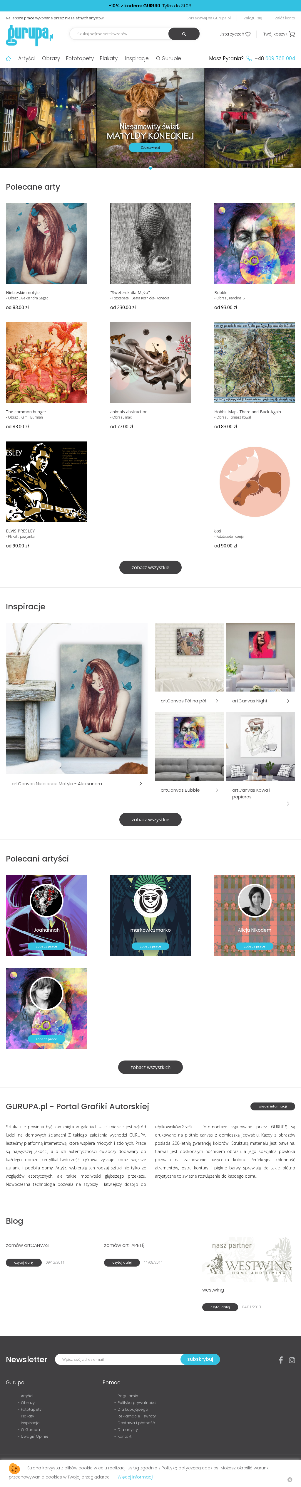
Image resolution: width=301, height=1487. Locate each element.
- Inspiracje (29, 1423)
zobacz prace (46, 946)
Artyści (26, 58)
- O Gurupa (29, 1429)
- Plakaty (26, 1416)
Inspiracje (137, 58)
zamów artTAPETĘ (124, 1245)
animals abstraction (129, 411)
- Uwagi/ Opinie (33, 1436)
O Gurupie (168, 58)
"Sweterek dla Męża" (130, 292)
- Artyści (25, 1396)
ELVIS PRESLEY (20, 531)
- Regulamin (126, 1396)
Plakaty (109, 58)
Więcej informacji (135, 1477)
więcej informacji (273, 1106)
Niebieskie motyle (23, 292)
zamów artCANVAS (27, 1245)
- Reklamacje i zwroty (135, 1416)
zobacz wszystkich (150, 1067)
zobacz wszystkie (150, 567)
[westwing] (248, 1259)
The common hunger (26, 411)
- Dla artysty (126, 1429)
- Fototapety (29, 1409)
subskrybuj (200, 1359)
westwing (213, 1290)
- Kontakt (122, 1436)
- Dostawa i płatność (134, 1423)
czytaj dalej (24, 1262)
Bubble (221, 292)
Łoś (217, 531)
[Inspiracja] (77, 698)
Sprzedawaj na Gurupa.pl (208, 18)
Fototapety (80, 58)
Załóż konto (285, 18)
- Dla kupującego (131, 1409)
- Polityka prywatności (135, 1402)
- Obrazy (26, 1402)
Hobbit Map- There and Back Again (247, 411)
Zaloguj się (253, 18)
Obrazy (51, 58)
